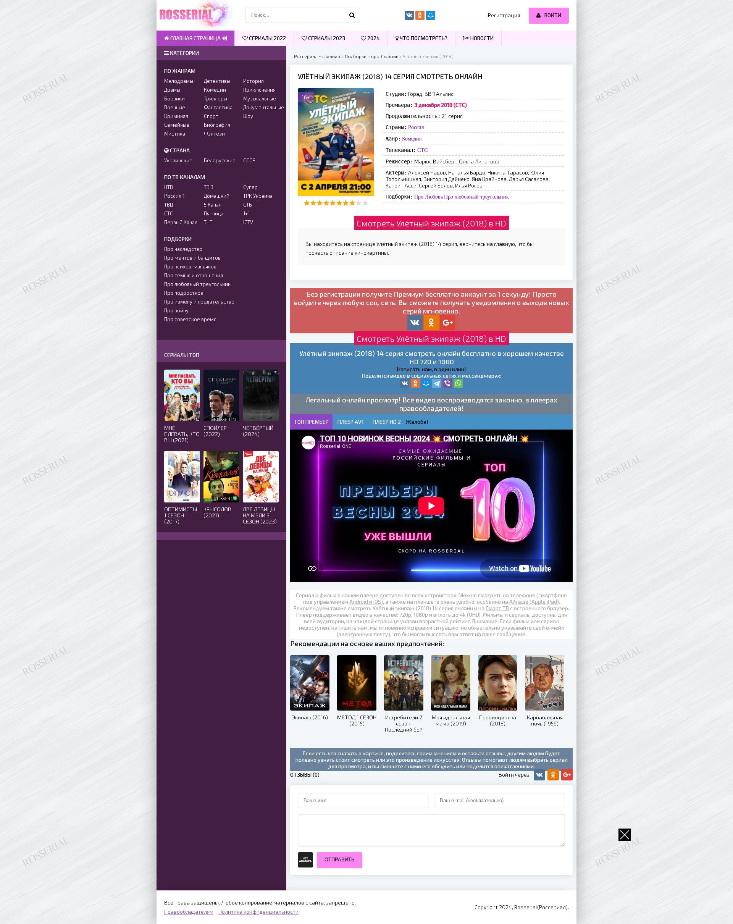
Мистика (174, 134)
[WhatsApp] (458, 383)
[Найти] (352, 15)
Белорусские (220, 160)
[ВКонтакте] (404, 383)
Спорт (211, 116)
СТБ (247, 205)
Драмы (172, 90)
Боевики (174, 98)
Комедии (215, 90)
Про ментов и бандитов (192, 258)
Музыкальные (259, 98)
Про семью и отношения (193, 275)
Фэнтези (214, 134)
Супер (250, 187)
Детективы (217, 81)
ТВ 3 (208, 187)
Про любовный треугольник (476, 196)
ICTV (248, 222)
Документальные (261, 107)
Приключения (259, 90)
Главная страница (195, 38)
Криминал (176, 116)
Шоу (248, 116)
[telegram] (436, 383)
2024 (373, 38)
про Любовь (384, 56)
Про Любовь (428, 196)
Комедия (411, 138)
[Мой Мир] (426, 383)
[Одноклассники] (415, 383)
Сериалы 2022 (267, 38)
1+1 (246, 213)
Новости (481, 38)
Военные (174, 107)
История (253, 81)
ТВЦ (168, 205)
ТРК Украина (258, 196)
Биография (217, 125)
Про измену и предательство (199, 302)
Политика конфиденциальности (258, 911)
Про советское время (190, 319)
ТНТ (208, 222)
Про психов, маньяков (190, 266)
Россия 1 (174, 196)
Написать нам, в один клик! (431, 369)
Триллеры (215, 98)
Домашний (216, 196)
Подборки (355, 56)
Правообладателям (188, 911)
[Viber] (447, 383)
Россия (416, 127)
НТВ (168, 187)
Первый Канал (180, 222)
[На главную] (195, 15)
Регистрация (504, 15)
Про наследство (183, 249)
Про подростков (183, 293)
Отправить (340, 860)
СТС (422, 150)
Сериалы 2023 (326, 38)
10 (365, 203)
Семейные (176, 125)
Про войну (176, 310)
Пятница (213, 213)
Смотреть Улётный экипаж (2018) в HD (431, 223)
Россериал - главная (317, 56)
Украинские (178, 160)
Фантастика (218, 107)
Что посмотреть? (423, 38)
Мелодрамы (178, 81)
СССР (249, 160)
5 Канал (212, 205)
